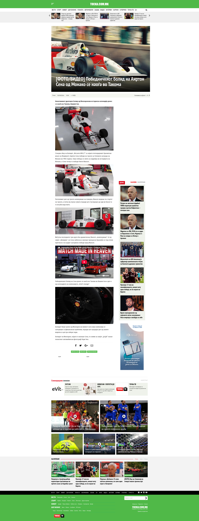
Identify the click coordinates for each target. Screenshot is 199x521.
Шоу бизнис (72, 10)
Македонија (59, 497)
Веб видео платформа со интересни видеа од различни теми (137, 388)
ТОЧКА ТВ (132, 384)
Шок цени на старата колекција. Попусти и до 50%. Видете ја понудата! (106, 390)
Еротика (76, 510)
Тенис (73, 500)
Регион (65, 497)
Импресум (134, 504)
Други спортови (85, 500)
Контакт (146, 504)
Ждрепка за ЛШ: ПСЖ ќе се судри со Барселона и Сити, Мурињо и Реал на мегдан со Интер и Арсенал (92, 17)
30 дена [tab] (146, 459)
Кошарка (64, 500)
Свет (69, 497)
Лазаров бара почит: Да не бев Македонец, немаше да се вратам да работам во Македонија (74, 428)
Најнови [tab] (133, 182)
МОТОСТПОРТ (128, 475)
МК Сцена (78, 507)
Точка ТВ (131, 10)
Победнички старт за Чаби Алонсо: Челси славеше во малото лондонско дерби (123, 428)
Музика (67, 507)
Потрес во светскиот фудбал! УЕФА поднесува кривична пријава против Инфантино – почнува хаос (67, 17)
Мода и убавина (66, 504)
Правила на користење (143, 511)
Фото (100, 493)
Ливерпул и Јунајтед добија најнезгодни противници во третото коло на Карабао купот (62, 481)
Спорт (59, 10)
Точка (53, 95)
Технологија (59, 510)
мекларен (83, 351)
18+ (136, 10)
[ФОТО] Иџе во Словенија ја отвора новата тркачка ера (133, 480)
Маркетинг (140, 504)
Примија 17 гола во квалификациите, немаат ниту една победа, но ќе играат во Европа (141, 16)
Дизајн (91, 504)
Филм (63, 507)
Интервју (109, 10)
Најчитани (55, 459)
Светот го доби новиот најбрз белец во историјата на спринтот (98, 450)
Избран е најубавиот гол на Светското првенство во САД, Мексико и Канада (130, 450)
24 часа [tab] (136, 459)
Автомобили (88, 10)
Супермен (123, 10)
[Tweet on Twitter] (80, 345)
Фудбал (59, 500)
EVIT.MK (68, 384)
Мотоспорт (78, 500)
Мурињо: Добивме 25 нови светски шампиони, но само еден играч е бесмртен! (111, 481)
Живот (64, 10)
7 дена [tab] (141, 459)
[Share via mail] (92, 345)
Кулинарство (86, 504)
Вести (54, 10)
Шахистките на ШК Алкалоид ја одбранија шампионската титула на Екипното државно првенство (116, 17)
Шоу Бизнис (55, 507)
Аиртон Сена (75, 351)
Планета (80, 10)
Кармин (116, 10)
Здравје (59, 504)
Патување (80, 504)
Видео (102, 10)
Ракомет (69, 500)
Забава (96, 10)
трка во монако (92, 351)
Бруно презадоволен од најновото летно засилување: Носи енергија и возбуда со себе (131, 315)
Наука (54, 510)
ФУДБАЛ (54, 475)
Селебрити (72, 507)
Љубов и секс (74, 504)
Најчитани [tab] (141, 182)
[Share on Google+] (86, 345)
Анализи (73, 497)
